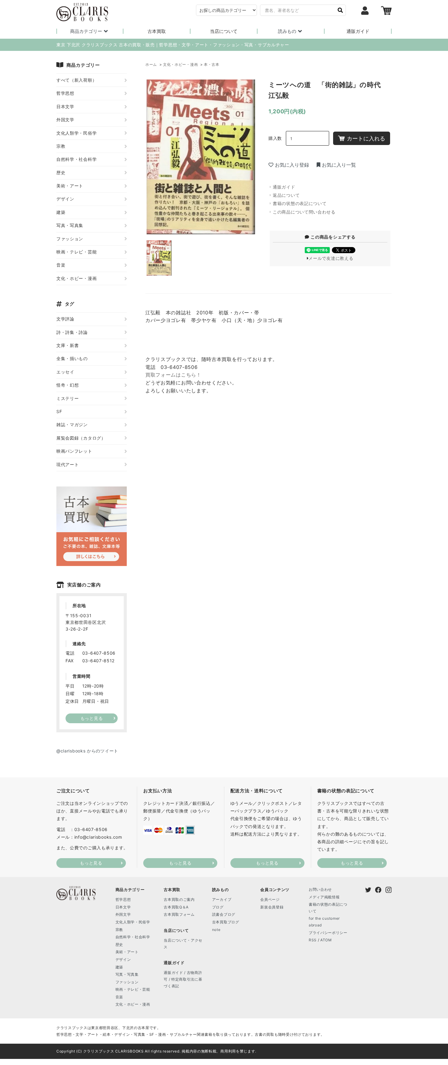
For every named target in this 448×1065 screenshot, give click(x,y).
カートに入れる (366, 138)
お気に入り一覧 (339, 165)
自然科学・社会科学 (76, 159)
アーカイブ (222, 899)
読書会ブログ (223, 914)
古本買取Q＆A (176, 907)
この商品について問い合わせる (304, 211)
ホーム (151, 64)
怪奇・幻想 (67, 384)
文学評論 (65, 318)
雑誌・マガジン (72, 424)
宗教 (60, 146)
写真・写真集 (69, 225)
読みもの (287, 31)
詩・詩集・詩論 (72, 332)
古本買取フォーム (179, 914)
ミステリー (67, 398)
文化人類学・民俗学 (76, 133)
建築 (60, 212)
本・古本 (211, 64)
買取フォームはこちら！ (173, 375)
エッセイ (65, 371)
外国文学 (65, 119)
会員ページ (270, 899)
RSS (313, 940)
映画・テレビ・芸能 (76, 251)
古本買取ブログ (225, 922)
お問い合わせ (320, 889)
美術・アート (69, 185)
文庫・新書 (67, 345)
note (216, 929)
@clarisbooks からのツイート (87, 750)
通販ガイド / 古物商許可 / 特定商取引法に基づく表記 (183, 979)
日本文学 (65, 106)
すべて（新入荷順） (76, 80)
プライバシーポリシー (328, 932)
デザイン (65, 198)
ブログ (218, 907)
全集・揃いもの (72, 358)
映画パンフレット (74, 451)
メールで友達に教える (330, 258)
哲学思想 (65, 93)
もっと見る (91, 862)
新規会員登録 (271, 907)
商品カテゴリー (86, 31)
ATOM (326, 940)
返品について (286, 195)
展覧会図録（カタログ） (81, 438)
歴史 (60, 172)
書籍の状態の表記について (299, 203)
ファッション (69, 238)
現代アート (67, 464)
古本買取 (157, 31)
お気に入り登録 (292, 165)
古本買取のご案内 (179, 899)
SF (59, 411)
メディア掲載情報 (324, 897)
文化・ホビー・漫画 (180, 64)
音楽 (60, 264)
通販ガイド (358, 31)
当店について (223, 31)
